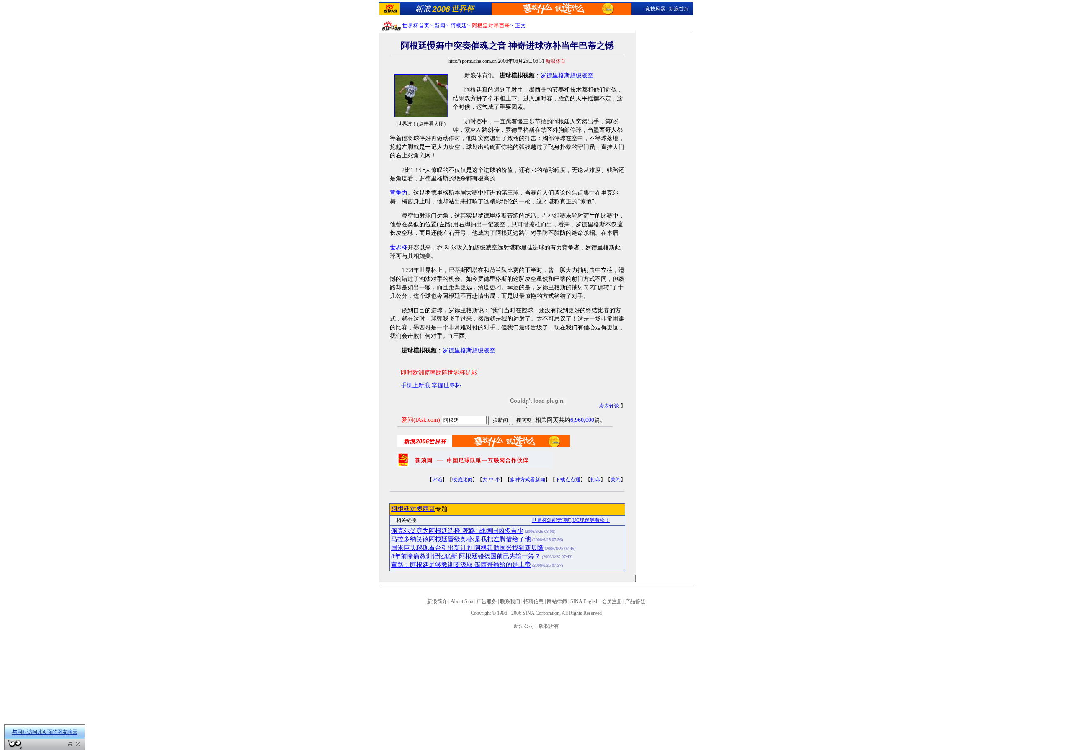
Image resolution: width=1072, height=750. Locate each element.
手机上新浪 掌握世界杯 (431, 385)
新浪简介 (437, 601)
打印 (595, 480)
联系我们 (510, 601)
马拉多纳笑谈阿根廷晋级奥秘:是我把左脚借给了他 (461, 539)
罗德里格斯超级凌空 (567, 75)
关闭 (616, 480)
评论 (437, 480)
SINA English (584, 601)
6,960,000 (582, 420)
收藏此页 (462, 480)
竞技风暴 (655, 9)
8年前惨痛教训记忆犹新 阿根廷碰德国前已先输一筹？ (466, 556)
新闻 (440, 25)
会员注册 (612, 601)
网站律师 (557, 601)
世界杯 (398, 247)
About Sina (462, 601)
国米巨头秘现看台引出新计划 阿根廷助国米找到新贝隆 (467, 548)
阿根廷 (459, 25)
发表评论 (609, 406)
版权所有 (549, 626)
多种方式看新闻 (527, 480)
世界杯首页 (416, 25)
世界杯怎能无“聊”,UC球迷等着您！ (571, 520)
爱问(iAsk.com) (421, 420)
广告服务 (487, 601)
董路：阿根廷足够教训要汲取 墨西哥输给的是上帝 (461, 564)
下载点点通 (567, 480)
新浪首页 (679, 9)
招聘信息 (533, 601)
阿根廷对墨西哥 (413, 509)
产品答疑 (635, 601)
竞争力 (398, 193)
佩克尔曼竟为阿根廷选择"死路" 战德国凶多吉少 (457, 530)
